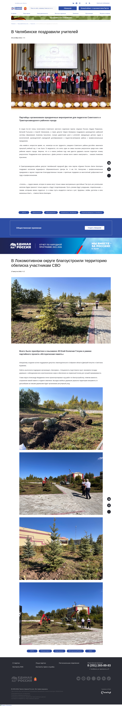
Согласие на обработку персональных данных (25, 698)
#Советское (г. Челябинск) (68, 212)
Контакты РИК (17, 667)
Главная (13, 23)
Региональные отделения (69, 663)
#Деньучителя (37, 212)
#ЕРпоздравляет (51, 212)
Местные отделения (60, 13)
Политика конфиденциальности (20, 695)
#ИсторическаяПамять (75, 651)
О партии (13, 13)
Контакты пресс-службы (45, 667)
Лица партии (26, 13)
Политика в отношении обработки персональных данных (28, 697)
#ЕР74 (24, 212)
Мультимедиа (89, 13)
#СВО (90, 651)
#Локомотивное (45, 651)
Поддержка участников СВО (61, 18)
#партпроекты (59, 651)
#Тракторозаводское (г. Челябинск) (92, 212)
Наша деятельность (42, 13)
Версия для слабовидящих (103, 3)
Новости (32, 23)
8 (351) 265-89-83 (99, 665)
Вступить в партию (105, 13)
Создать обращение (94, 228)
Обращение (67, 8)
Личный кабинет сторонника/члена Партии (95, 8)
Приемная (76, 13)
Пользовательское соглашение (20, 693)
